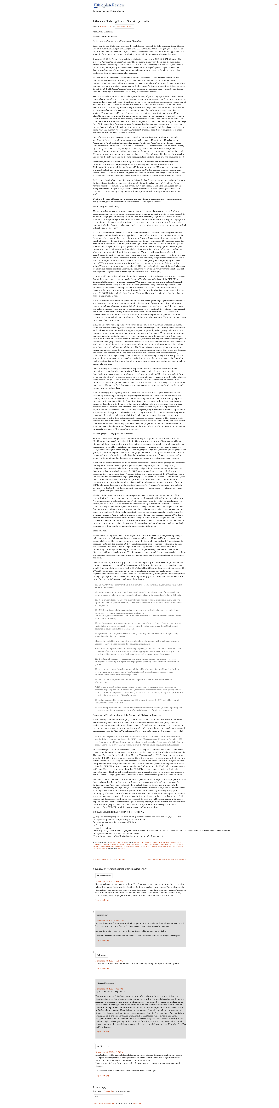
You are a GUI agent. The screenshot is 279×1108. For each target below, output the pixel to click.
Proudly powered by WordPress (103, 1103)
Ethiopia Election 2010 (173, 842)
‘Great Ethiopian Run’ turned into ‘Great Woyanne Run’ (166, 859)
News (124, 842)
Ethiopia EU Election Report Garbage (105, 844)
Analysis (112, 842)
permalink (121, 848)
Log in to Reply (102, 900)
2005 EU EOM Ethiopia (141, 842)
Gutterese (126, 846)
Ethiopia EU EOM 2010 (150, 844)
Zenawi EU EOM (172, 846)
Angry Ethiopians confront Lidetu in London (109, 859)
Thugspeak (153, 846)
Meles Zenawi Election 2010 (139, 846)
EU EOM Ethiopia (165, 844)
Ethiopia (118, 842)
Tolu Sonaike (137, 1103)
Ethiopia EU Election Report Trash (130, 844)
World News (161, 846)
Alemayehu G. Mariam (124, 26)
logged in (109, 1091)
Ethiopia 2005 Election (158, 842)
